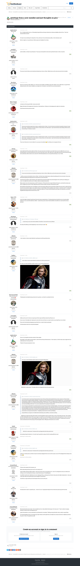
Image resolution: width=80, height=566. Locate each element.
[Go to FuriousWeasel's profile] (13, 513)
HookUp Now (44, 7)
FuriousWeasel (13, 506)
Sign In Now (56, 538)
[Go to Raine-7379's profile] (13, 204)
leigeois (33, 170)
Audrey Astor (13, 121)
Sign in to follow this (62, 17)
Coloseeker (13, 315)
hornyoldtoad (13, 465)
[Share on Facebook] (9, 550)
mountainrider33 (36, 134)
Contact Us (43, 560)
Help (25, 7)
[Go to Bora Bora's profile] (13, 89)
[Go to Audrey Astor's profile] (13, 129)
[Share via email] (20, 550)
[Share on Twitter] (7, 550)
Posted (23, 30)
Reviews (14, 7)
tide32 (13, 426)
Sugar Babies (37, 7)
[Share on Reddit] (16, 550)
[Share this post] (71, 30)
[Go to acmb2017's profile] (13, 56)
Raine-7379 (13, 197)
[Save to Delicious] (15, 550)
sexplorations (16, 19)
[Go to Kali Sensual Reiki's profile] (13, 303)
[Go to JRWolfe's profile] (13, 175)
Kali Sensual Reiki (13, 294)
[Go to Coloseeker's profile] (13, 322)
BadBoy (13, 255)
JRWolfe (13, 168)
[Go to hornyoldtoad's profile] (13, 472)
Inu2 (13, 487)
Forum (20, 7)
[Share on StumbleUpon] (18, 550)
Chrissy (13, 148)
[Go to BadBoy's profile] (13, 262)
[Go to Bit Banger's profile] (13, 223)
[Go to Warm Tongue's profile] (13, 108)
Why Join (30, 7)
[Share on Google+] (11, 550)
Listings (9, 7)
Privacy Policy (37, 560)
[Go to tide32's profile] (13, 433)
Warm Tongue (13, 101)
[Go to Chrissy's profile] (13, 155)
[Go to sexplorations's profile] (8, 18)
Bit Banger (13, 216)
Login (67, 3)
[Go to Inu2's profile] (13, 494)
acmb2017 (13, 49)
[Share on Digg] (13, 550)
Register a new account (24, 538)
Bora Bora (13, 82)
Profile (13, 45)
